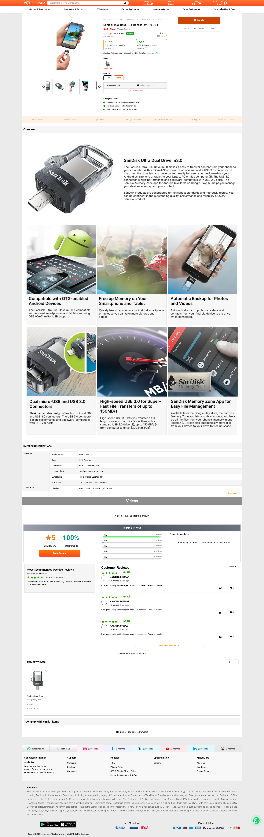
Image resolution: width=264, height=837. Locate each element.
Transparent (107, 69)
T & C (112, 763)
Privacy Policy (116, 767)
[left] (229, 661)
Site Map (71, 767)
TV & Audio (102, 9)
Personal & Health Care (224, 9)
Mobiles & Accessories (39, 9)
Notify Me (199, 20)
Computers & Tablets (73, 9)
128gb (118, 78)
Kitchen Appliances (130, 9)
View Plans (156, 53)
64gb (108, 78)
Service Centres (204, 771)
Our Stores (202, 767)
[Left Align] (125, 3)
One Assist (72, 771)
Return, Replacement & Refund (124, 775)
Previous (43, 86)
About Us (201, 763)
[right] (236, 661)
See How (109, 48)
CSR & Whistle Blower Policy (123, 771)
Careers (157, 763)
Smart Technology (191, 9)
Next (99, 86)
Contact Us (72, 763)
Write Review (59, 553)
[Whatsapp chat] (255, 820)
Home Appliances (161, 9)
